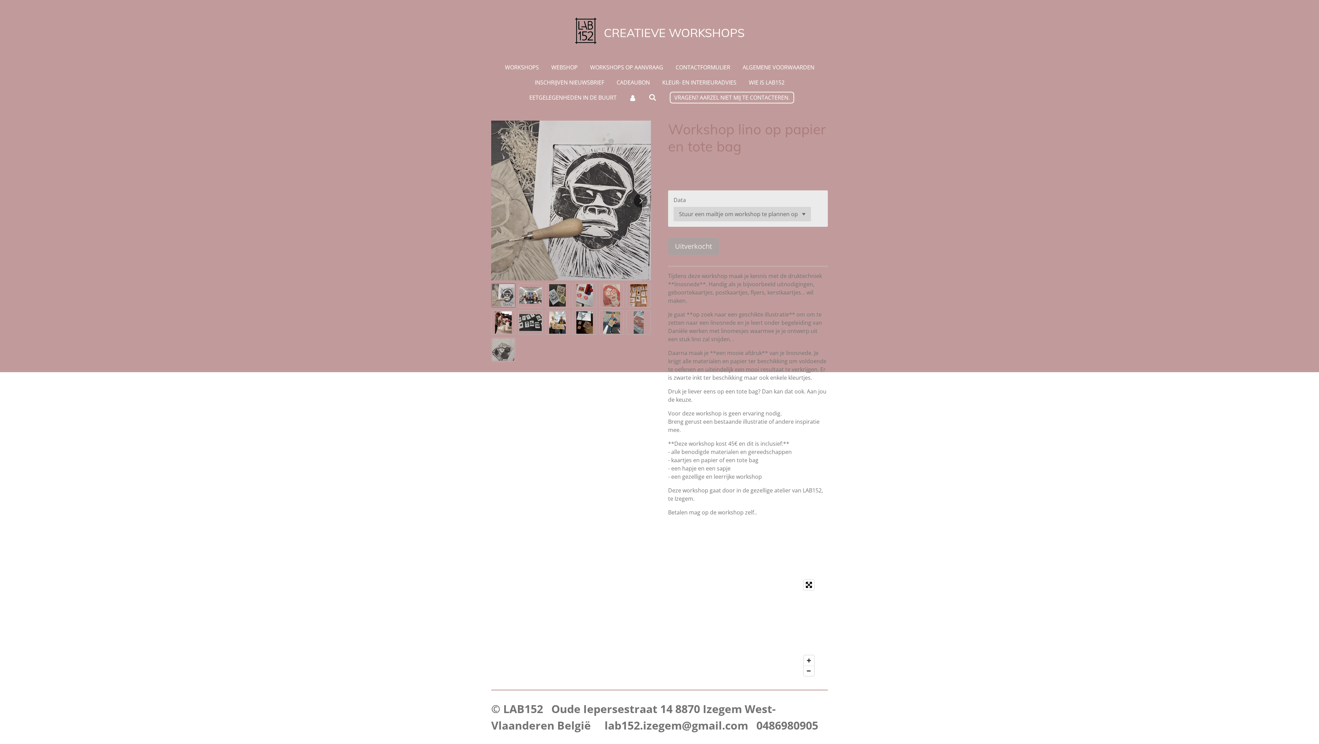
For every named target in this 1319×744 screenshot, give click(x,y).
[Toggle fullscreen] (809, 585)
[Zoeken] (652, 97)
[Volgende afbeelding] (640, 201)
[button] (503, 295)
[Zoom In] (809, 660)
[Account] (632, 97)
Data (680, 200)
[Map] (659, 627)
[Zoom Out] (809, 671)
